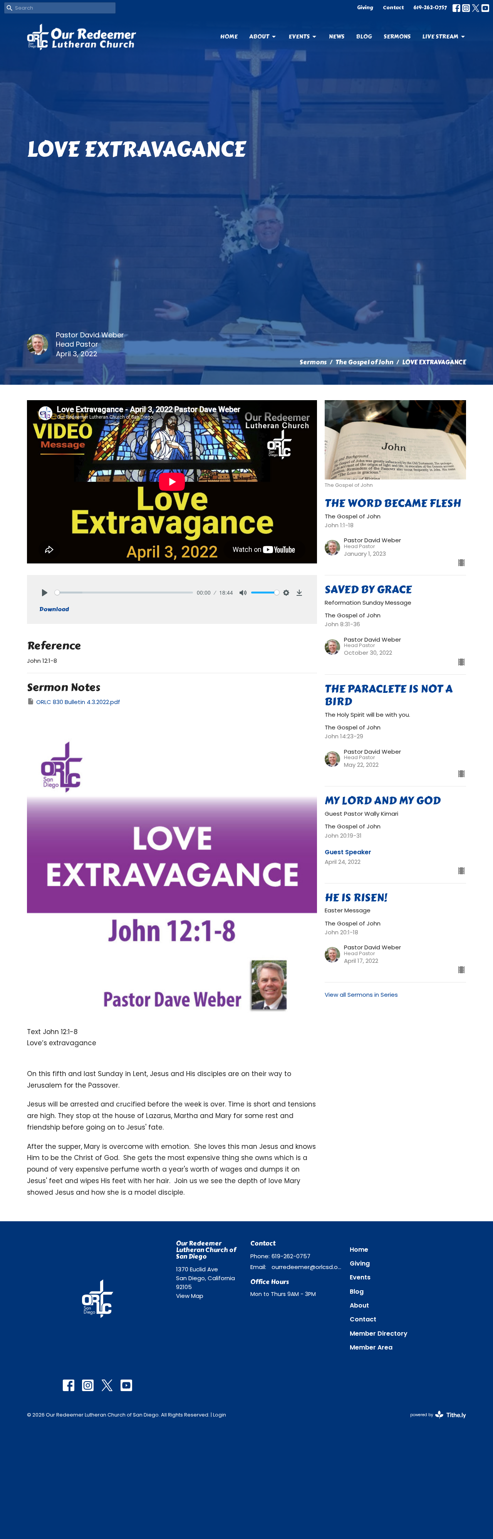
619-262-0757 (430, 8)
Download (54, 609)
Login (219, 1414)
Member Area (371, 1347)
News (336, 36)
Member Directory (378, 1333)
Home (229, 36)
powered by (434, 1421)
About (259, 36)
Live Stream (440, 36)
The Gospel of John (364, 362)
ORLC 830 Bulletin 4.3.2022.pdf (78, 702)
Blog (364, 36)
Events (299, 36)
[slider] (124, 592)
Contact (393, 8)
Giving (365, 8)
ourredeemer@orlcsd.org (307, 1267)
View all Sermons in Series (361, 995)
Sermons (397, 36)
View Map (189, 1296)
